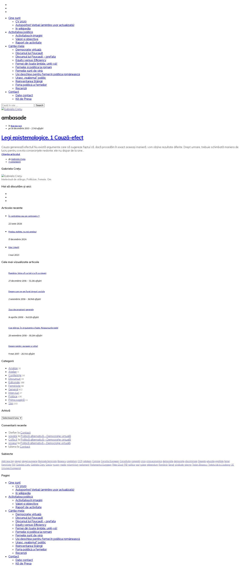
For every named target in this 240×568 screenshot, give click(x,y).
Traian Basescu (199, 464)
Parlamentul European (101, 464)
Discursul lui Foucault (29, 53)
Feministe (14, 385)
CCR (80, 461)
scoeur (12, 443)
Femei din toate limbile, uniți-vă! (36, 63)
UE (232, 464)
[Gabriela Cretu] (11, 109)
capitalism (72, 461)
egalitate (219, 461)
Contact (13, 92)
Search (39, 105)
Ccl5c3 (12, 439)
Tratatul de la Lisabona (219, 464)
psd (138, 464)
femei (227, 461)
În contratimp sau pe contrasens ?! (24, 216)
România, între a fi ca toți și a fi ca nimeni (27, 273)
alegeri (18, 461)
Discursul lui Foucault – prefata (35, 56)
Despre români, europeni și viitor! (23, 346)
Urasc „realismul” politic (30, 77)
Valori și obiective (26, 39)
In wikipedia (23, 28)
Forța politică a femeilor (31, 84)
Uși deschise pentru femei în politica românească (47, 74)
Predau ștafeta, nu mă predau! (22, 231)
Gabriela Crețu (38, 464)
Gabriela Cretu (18, 159)
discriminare (191, 461)
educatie (211, 461)
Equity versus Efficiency (30, 60)
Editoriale (14, 382)
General (16, 126)
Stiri (10, 403)
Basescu (61, 461)
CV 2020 (21, 21)
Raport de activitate (28, 42)
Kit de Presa (23, 99)
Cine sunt (14, 18)
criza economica (154, 461)
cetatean (87, 461)
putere (143, 464)
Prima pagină (16, 400)
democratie (168, 461)
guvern (56, 464)
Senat (171, 464)
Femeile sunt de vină (29, 70)
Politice (12, 396)
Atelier (12, 371)
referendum (152, 464)
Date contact (24, 95)
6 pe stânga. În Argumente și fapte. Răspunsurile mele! (33, 328)
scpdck (12, 436)
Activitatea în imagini (28, 35)
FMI (13, 464)
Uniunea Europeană (11, 468)
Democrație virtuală (28, 49)
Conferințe (14, 375)
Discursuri (14, 378)
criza (143, 461)
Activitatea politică (20, 32)
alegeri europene (29, 461)
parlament (84, 464)
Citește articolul (10, 154)
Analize (13, 368)
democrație (179, 461)
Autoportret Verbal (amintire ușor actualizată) (44, 25)
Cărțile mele (16, 46)
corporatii (135, 461)
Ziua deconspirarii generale (21, 309)
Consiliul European (110, 461)
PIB (126, 464)
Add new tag (7, 461)
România (163, 464)
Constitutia (125, 461)
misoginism (73, 464)
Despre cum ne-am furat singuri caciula (26, 291)
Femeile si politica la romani (33, 67)
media (63, 464)
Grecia (49, 464)
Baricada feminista (47, 461)
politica (131, 464)
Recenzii (21, 88)
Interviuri (13, 392)
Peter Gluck (117, 464)
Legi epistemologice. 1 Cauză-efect (42, 137)
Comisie (96, 461)
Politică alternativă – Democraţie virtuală (46, 436)
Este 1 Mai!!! (13, 247)
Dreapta (202, 461)
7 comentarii (14, 162)
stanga (188, 464)
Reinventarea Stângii (29, 81)
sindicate (179, 464)
